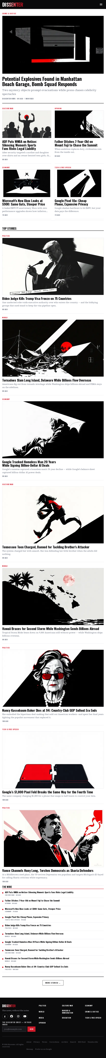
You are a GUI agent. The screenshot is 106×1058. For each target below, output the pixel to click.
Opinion (42, 1023)
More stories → (53, 983)
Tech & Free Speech (93, 1018)
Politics (42, 1005)
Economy (88, 1005)
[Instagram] (18, 1016)
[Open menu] (101, 4)
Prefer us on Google (43, 1049)
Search (73, 1042)
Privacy (37, 1042)
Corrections (54, 1042)
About (28, 1042)
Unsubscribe (93, 1042)
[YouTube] (25, 1016)
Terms (44, 1042)
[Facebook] (11, 1016)
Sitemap (29, 1049)
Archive (64, 1042)
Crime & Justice (92, 1011)
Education (66, 1018)
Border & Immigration (67, 1011)
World (41, 1011)
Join (31, 1029)
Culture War (67, 1005)
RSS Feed (81, 1042)
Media (41, 1018)
